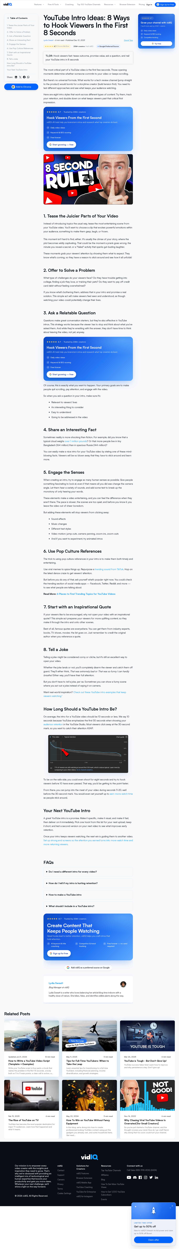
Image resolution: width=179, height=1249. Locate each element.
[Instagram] (145, 1177)
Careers (60, 1179)
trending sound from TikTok (109, 569)
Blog (103, 1179)
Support (60, 1175)
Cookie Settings (64, 1193)
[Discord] (135, 1177)
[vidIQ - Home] (7, 4)
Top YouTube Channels (111, 1170)
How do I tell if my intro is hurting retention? (73, 883)
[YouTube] (129, 1177)
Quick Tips (128, 40)
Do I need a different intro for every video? (73, 871)
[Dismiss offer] (172, 1206)
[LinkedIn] (156, 1177)
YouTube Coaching (84, 1187)
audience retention (53, 724)
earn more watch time (121, 793)
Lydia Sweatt (48, 40)
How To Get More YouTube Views (112, 1185)
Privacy (60, 1184)
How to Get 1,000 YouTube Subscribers (113, 1193)
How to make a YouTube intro (65, 894)
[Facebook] (140, 1177)
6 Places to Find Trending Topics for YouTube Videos (86, 593)
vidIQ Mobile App (83, 1182)
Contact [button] (60, 1170)
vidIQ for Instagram (84, 1196)
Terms (60, 1189)
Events (104, 1199)
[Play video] (88, 179)
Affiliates (105, 1175)
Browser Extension (84, 1178)
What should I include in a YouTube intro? (71, 906)
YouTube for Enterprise (86, 1192)
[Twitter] (151, 1177)
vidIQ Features (82, 1173)
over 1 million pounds (76, 441)
